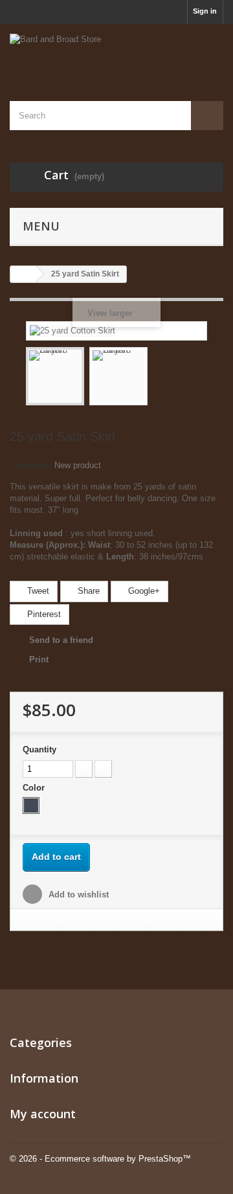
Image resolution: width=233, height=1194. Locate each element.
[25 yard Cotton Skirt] (55, 376)
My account (43, 1113)
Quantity (39, 749)
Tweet (37, 591)
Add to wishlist (77, 894)
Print (39, 659)
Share (87, 591)
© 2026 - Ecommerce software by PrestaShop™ (100, 1159)
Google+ (143, 591)
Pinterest (43, 614)
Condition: (31, 465)
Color (35, 788)
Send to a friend (61, 640)
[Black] (31, 805)
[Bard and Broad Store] (116, 51)
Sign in (205, 11)
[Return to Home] (23, 274)
